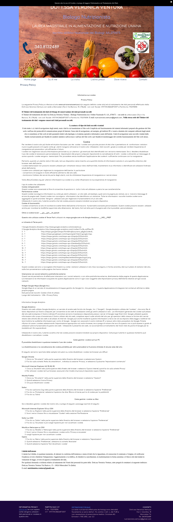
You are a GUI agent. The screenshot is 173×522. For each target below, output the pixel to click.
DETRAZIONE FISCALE (81, 507)
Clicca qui (23, 509)
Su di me (52, 79)
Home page (30, 79)
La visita (75, 79)
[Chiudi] (171, 2)
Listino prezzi (98, 79)
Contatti (143, 79)
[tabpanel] (48, 47)
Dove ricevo (120, 79)
